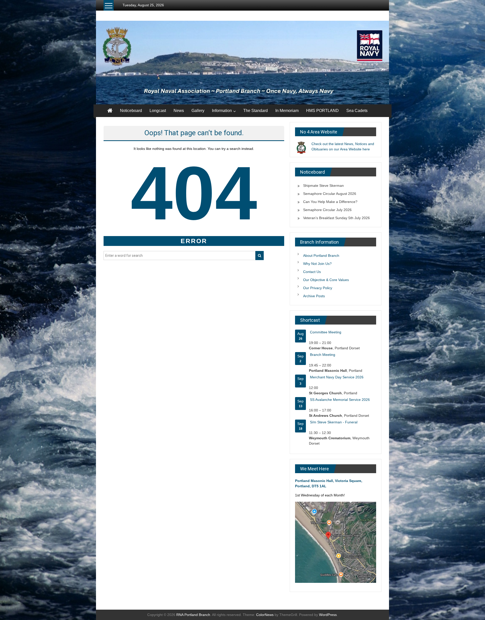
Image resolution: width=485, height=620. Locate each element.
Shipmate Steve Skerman (323, 185)
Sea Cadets (357, 110)
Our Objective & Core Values (326, 280)
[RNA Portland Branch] (242, 62)
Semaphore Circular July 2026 (327, 210)
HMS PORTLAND (322, 110)
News (179, 110)
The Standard (255, 110)
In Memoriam (287, 110)
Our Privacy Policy (317, 288)
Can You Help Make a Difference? (330, 202)
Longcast (158, 110)
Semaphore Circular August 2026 (329, 194)
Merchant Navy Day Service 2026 (336, 377)
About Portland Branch (321, 256)
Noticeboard (131, 110)
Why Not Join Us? (317, 264)
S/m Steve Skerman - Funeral (333, 422)
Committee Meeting (325, 332)
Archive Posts (314, 296)
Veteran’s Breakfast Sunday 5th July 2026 (336, 218)
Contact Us (312, 272)
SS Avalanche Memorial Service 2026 (340, 400)
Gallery (197, 110)
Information (222, 110)
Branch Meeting (322, 355)
